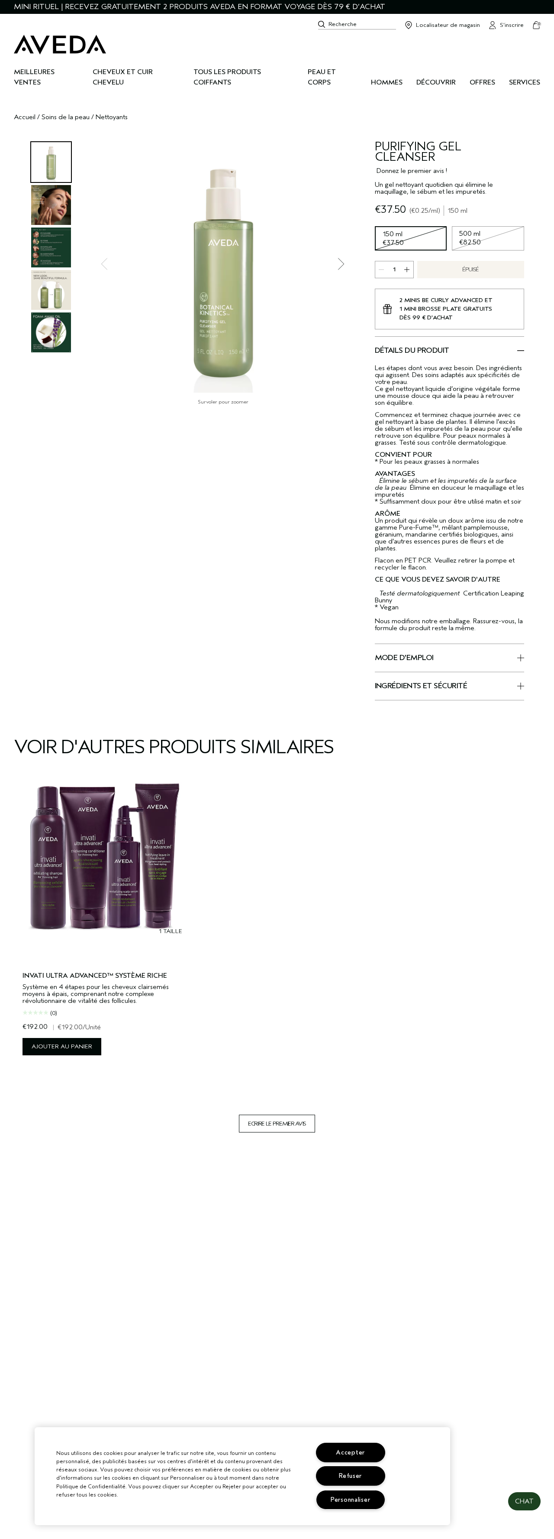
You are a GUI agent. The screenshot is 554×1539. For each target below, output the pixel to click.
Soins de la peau (66, 117)
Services (524, 82)
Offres (482, 82)
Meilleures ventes (34, 77)
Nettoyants (112, 117)
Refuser (350, 1476)
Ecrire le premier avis (277, 1123)
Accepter (350, 1452)
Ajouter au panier (62, 1046)
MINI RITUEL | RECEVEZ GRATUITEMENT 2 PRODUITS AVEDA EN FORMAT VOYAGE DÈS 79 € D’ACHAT (199, 6)
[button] (524, 1501)
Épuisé (470, 269)
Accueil (24, 117)
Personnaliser (350, 1499)
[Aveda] (60, 45)
